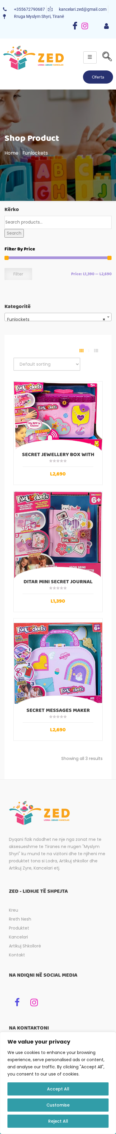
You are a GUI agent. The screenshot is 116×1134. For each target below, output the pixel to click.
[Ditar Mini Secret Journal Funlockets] (58, 535)
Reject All (58, 1121)
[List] (96, 351)
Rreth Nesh (20, 919)
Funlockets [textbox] (56, 319)
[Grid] (81, 351)
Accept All (58, 1089)
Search (14, 233)
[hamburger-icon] (106, 26)
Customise (58, 1105)
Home (11, 153)
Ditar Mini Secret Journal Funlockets (58, 584)
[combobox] (58, 317)
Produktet (19, 928)
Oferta (98, 76)
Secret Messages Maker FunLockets (58, 713)
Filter (18, 274)
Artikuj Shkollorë (25, 946)
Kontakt (17, 955)
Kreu (13, 910)
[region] (58, 1083)
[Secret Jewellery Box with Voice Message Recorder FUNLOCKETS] (58, 416)
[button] (107, 57)
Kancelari (18, 937)
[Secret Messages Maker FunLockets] (58, 662)
